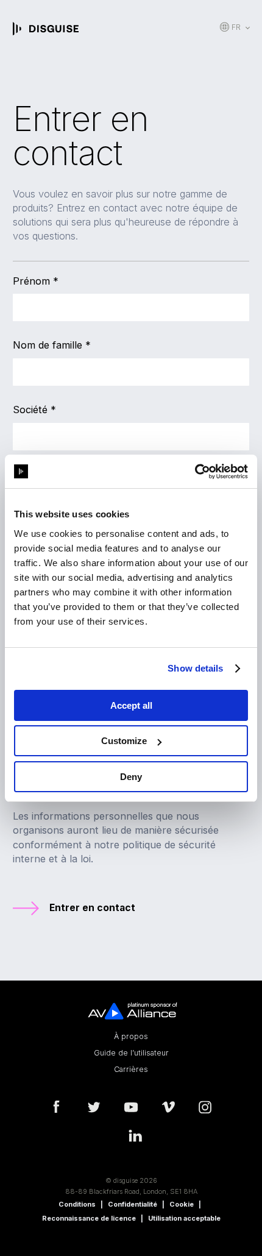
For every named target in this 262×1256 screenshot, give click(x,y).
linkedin (135, 1136)
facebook (56, 1107)
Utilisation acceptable (184, 1218)
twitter (94, 1107)
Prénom (35, 281)
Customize (124, 741)
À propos (131, 1036)
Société (34, 409)
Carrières (131, 1069)
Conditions (77, 1204)
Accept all (131, 705)
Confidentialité (132, 1204)
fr (236, 27)
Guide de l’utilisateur (131, 1053)
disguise (46, 28)
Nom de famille (52, 345)
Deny (131, 777)
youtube (131, 1107)
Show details (195, 668)
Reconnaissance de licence (89, 1218)
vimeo (168, 1107)
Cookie (181, 1204)
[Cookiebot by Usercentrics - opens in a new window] (194, 472)
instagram (205, 1107)
